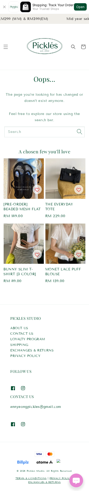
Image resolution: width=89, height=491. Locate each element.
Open (80, 7)
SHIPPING (19, 345)
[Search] (79, 132)
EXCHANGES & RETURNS (32, 350)
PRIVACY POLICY (25, 356)
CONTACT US (22, 334)
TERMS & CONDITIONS (31, 478)
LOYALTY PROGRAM (27, 339)
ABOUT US (19, 328)
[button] (6, 47)
